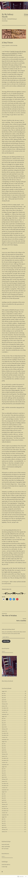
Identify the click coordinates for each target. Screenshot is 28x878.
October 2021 (4, 812)
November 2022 (5, 785)
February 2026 (5, 704)
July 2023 (4, 768)
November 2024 (5, 735)
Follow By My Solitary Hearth (8, 629)
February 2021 (5, 829)
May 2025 (4, 722)
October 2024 (4, 737)
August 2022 (4, 791)
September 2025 (5, 714)
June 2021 (4, 821)
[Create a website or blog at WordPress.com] (2, 871)
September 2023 (5, 764)
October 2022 (4, 787)
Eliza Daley (15, 45)
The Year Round (5, 848)
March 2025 (4, 727)
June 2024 (4, 745)
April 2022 (4, 800)
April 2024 (4, 750)
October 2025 (4, 712)
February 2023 (5, 779)
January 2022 (4, 806)
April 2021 (4, 825)
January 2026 (4, 706)
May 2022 (4, 798)
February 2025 (5, 729)
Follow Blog (6, 641)
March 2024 (4, 752)
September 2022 (5, 789)
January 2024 (4, 756)
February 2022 (5, 804)
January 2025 (4, 731)
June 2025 (4, 720)
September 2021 (5, 814)
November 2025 (5, 710)
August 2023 (4, 766)
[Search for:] (7, 651)
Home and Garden (5, 844)
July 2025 (4, 718)
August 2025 (4, 716)
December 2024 (5, 733)
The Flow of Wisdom (9, 614)
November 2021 (5, 810)
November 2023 (5, 760)
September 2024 (5, 739)
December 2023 (5, 758)
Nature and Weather (6, 846)
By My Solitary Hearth (7, 15)
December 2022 (5, 783)
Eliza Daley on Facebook (7, 681)
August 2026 (4, 691)
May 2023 (4, 773)
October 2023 (4, 762)
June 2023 (4, 771)
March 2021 (4, 827)
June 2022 (4, 796)
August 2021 (4, 817)
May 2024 (4, 747)
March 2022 (4, 802)
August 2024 (4, 741)
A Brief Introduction (6, 864)
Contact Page (4, 866)
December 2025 (5, 708)
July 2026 (4, 693)
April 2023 (4, 775)
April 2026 (4, 699)
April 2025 (4, 724)
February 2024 (5, 754)
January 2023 (4, 781)
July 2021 (4, 819)
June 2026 (4, 695)
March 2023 (4, 777)
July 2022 (4, 794)
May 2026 (4, 697)
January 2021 (4, 831)
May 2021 (4, 823)
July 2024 (4, 743)
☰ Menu (26, 14)
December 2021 (5, 808)
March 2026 (4, 701)
